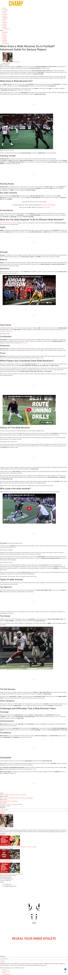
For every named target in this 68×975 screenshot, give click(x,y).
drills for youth (23, 342)
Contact (5, 11)
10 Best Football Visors (5, 860)
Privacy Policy (6, 971)
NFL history (40, 364)
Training (5, 27)
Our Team (5, 9)
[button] (34, 30)
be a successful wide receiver (9, 222)
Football (5, 22)
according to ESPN (46, 369)
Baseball (5, 25)
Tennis (4, 21)
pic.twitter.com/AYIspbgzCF (49, 205)
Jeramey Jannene (9, 150)
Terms (4, 969)
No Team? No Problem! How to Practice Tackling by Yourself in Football (18, 846)
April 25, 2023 (46, 207)
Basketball (5, 17)
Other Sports (6, 29)
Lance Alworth (15, 475)
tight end (21, 433)
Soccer (4, 19)
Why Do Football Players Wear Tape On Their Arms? (13, 794)
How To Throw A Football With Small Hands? (11, 874)
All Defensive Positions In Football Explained (11, 804)
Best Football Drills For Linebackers (9, 801)
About (4, 8)
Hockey (5, 24)
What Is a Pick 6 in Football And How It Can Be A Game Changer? (16, 798)
